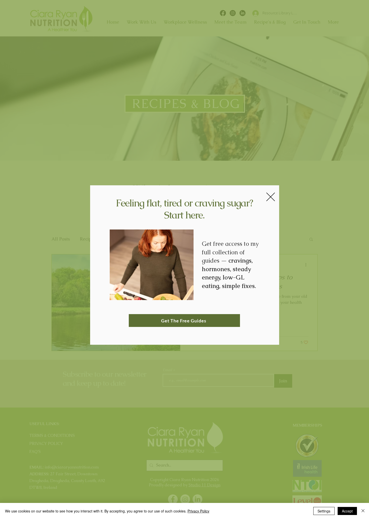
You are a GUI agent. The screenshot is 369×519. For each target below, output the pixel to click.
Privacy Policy (198, 510)
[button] (270, 197)
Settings (324, 510)
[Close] (363, 511)
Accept (347, 510)
